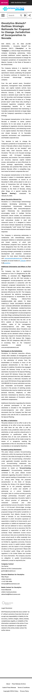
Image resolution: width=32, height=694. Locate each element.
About (8, 684)
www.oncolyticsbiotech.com (13, 258)
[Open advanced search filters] (25, 15)
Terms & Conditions (24, 687)
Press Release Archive (19, 684)
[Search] (21, 15)
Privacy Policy (24, 691)
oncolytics (7, 263)
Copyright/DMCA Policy (10, 691)
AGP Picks (4, 2)
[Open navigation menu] (3, 15)
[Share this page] (29, 15)
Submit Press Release (9, 687)
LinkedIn (23, 260)
